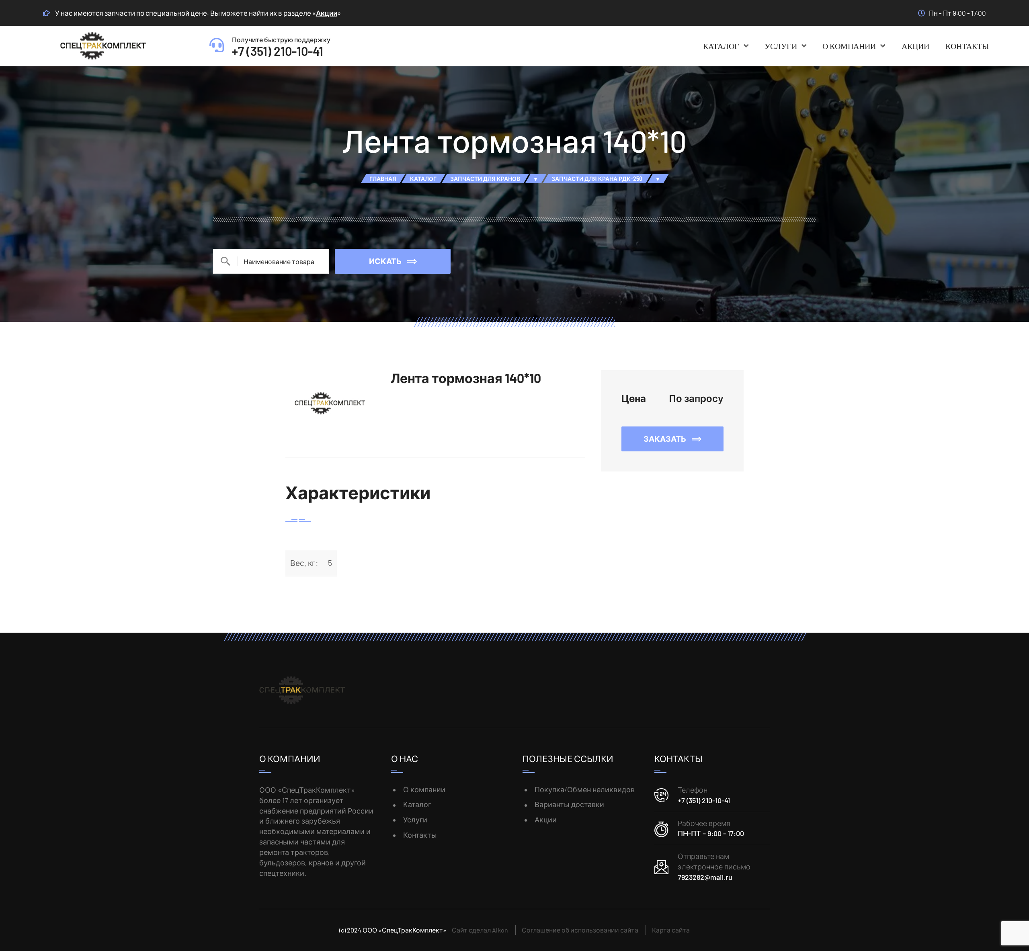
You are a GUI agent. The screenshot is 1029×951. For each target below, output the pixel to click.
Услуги (781, 46)
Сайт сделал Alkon (480, 930)
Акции (326, 13)
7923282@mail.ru (705, 877)
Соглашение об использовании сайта (580, 930)
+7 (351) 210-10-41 (704, 800)
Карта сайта (671, 930)
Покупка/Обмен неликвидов (585, 789)
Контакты (967, 46)
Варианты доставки (569, 804)
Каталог (721, 46)
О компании (849, 46)
